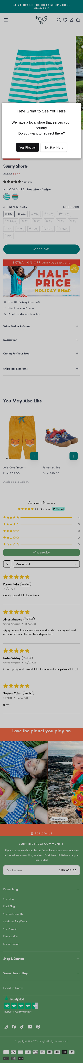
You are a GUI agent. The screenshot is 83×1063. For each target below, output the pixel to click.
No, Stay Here (54, 147)
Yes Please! (27, 147)
